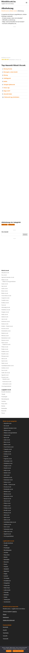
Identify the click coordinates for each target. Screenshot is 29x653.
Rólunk (4, 614)
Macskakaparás (5, 399)
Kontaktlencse (7, 580)
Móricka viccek (5, 335)
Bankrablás (4, 408)
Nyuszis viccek (5, 340)
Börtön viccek (13, 10)
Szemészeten (7, 601)
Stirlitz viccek (4, 363)
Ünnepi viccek (4, 377)
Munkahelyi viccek (5, 338)
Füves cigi (6, 87)
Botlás (5, 81)
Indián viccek (4, 314)
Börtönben (6, 594)
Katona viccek (4, 323)
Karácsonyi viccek (6, 381)
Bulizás (3, 406)
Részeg (6, 75)
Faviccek (3, 305)
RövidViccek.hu (8, 2)
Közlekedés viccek (5, 330)
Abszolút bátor (8, 94)
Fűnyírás (6, 566)
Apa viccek (4, 286)
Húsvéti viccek (5, 379)
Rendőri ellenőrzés (6, 392)
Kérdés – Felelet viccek (7, 326)
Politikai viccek (5, 351)
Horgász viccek (5, 312)
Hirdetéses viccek (5, 309)
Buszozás (3, 410)
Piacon (3, 413)
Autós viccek (4, 288)
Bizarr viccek (4, 291)
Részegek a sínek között (10, 72)
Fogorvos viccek (6, 344)
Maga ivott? (7, 91)
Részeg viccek (11, 224)
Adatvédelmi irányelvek (18, 651)
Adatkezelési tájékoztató (9, 620)
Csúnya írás (7, 585)
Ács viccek (4, 275)
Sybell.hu (14, 611)
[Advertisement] (14, 41)
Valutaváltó (5, 638)
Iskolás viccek (4, 316)
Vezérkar (3, 401)
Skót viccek (4, 358)
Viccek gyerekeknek (6, 386)
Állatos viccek (4, 279)
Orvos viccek (4, 342)
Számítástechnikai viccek (7, 365)
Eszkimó (6, 576)
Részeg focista (8, 69)
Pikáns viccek (4, 346)
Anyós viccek (4, 283)
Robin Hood (7, 587)
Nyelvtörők (5, 627)
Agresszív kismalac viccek (7, 277)
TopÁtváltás (5, 633)
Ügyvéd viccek (4, 375)
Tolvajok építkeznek (9, 84)
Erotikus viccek (5, 302)
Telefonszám (7, 599)
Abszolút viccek (5, 272)
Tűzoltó (3, 394)
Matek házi (6, 571)
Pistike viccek (4, 349)
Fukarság (6, 592)
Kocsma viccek (5, 328)
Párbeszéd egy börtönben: (11, 97)
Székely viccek (5, 368)
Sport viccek (4, 361)
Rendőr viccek (4, 353)
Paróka (5, 597)
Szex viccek (4, 370)
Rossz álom (4, 403)
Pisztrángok (4, 396)
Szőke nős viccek (5, 372)
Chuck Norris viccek (6, 295)
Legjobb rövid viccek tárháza (7, 3)
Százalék (5, 635)
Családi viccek (4, 300)
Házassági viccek (5, 307)
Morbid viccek (4, 333)
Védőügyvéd (7, 78)
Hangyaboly (7, 583)
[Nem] (27, 649)
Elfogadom (8, 651)
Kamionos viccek (5, 321)
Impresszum (6, 617)
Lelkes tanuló (7, 590)
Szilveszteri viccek (6, 383)
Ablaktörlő (6, 569)
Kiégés (5, 573)
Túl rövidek (6, 578)
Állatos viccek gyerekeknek (9, 281)
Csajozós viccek (5, 298)
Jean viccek (4, 319)
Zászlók (5, 630)
